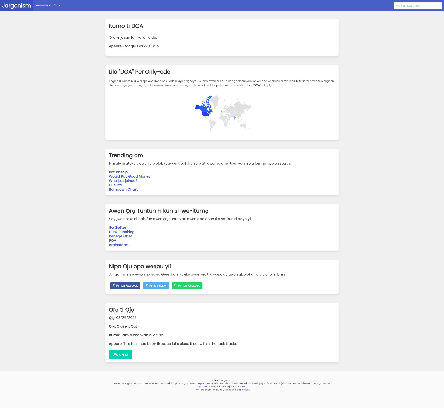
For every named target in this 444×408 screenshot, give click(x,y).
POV (112, 240)
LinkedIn (244, 389)
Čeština (231, 383)
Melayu (308, 383)
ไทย (269, 383)
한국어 (261, 383)
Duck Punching (122, 231)
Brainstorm (119, 244)
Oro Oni (70, 5)
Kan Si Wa (209, 386)
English (129, 383)
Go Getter (117, 227)
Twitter (219, 389)
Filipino (201, 383)
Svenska (252, 383)
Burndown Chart (123, 189)
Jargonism (16, 5)
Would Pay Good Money (130, 176)
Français (183, 383)
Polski (193, 383)
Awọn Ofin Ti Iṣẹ (238, 386)
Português (213, 383)
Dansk (287, 383)
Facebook (230, 389)
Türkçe (318, 383)
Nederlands (151, 383)
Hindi (223, 383)
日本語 (173, 383)
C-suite (115, 185)
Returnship (118, 172)
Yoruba (327, 383)
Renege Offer (120, 236)
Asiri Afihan (222, 386)
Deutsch (164, 383)
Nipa (199, 386)
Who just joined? (123, 180)
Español (138, 383)
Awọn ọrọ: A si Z (45, 5)
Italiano (241, 383)
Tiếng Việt (277, 383)
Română (298, 383)
